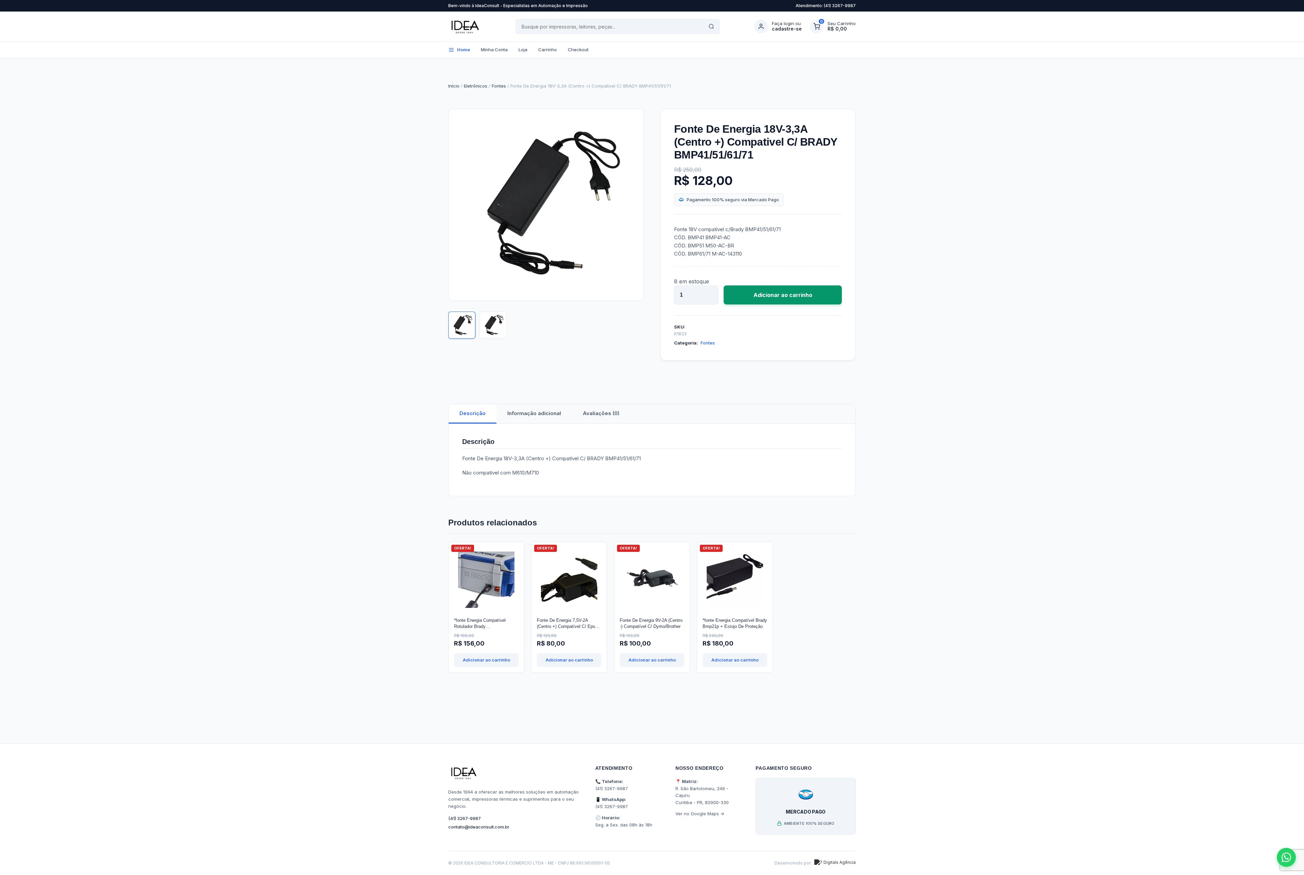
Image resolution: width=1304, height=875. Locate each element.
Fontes (499, 86)
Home (463, 49)
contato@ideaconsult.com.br (478, 827)
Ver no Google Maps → (699, 813)
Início (453, 86)
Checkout (578, 49)
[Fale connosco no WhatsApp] (1286, 857)
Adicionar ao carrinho (783, 295)
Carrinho (547, 49)
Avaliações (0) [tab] (601, 413)
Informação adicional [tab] (534, 413)
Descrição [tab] (472, 413)
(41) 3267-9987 (464, 818)
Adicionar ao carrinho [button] (486, 660)
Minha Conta (494, 49)
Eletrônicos (475, 86)
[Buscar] (711, 26)
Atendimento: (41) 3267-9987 (826, 5)
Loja (523, 49)
